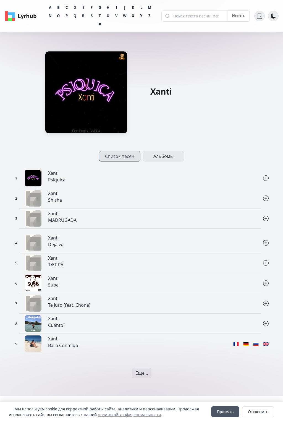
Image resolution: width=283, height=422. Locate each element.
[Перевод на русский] (256, 344)
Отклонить (258, 411)
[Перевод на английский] (266, 344)
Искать (238, 15)
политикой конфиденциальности (129, 414)
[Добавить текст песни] (266, 178)
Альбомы (163, 156)
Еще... (141, 373)
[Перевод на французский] (236, 344)
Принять (225, 411)
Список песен (119, 156)
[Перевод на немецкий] (246, 344)
